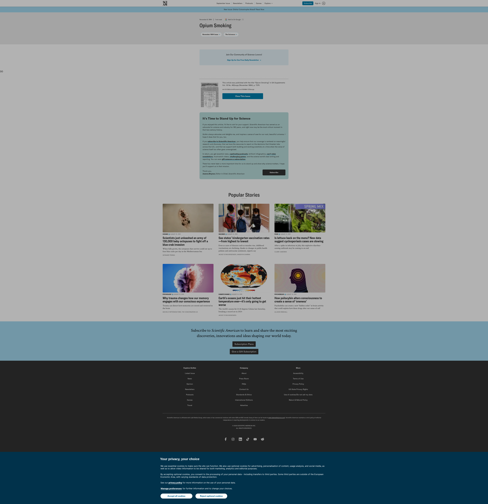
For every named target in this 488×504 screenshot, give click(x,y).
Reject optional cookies (211, 496)
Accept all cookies (176, 496)
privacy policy (175, 482)
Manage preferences (171, 488)
